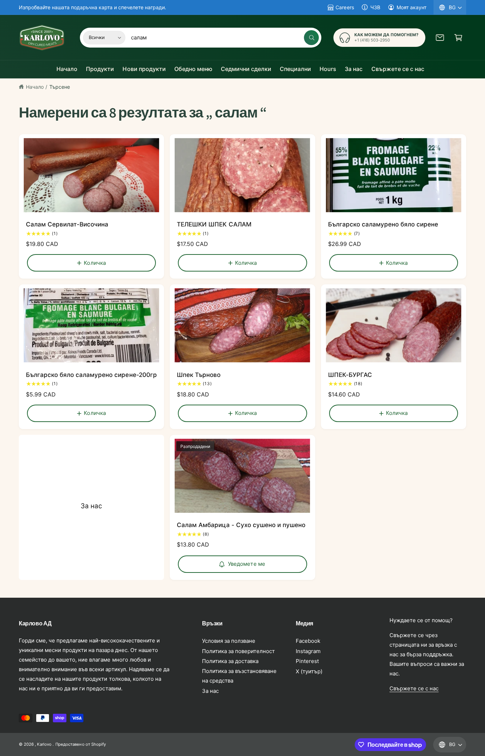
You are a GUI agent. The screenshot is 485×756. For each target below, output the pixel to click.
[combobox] (224, 37)
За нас (91, 506)
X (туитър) (309, 671)
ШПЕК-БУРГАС (350, 374)
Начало (35, 87)
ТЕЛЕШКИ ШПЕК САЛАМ (214, 224)
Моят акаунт (411, 7)
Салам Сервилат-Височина (67, 224)
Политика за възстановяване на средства (239, 676)
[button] (458, 37)
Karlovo (44, 744)
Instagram (308, 651)
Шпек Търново (198, 374)
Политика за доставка (230, 661)
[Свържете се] (440, 37)
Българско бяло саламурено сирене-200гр (91, 374)
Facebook (308, 640)
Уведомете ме (246, 563)
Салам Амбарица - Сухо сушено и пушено (241, 524)
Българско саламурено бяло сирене (383, 224)
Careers (345, 7)
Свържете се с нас (413, 688)
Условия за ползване (228, 640)
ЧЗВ (375, 7)
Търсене (59, 87)
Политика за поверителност (238, 651)
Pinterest (307, 661)
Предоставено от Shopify (80, 744)
